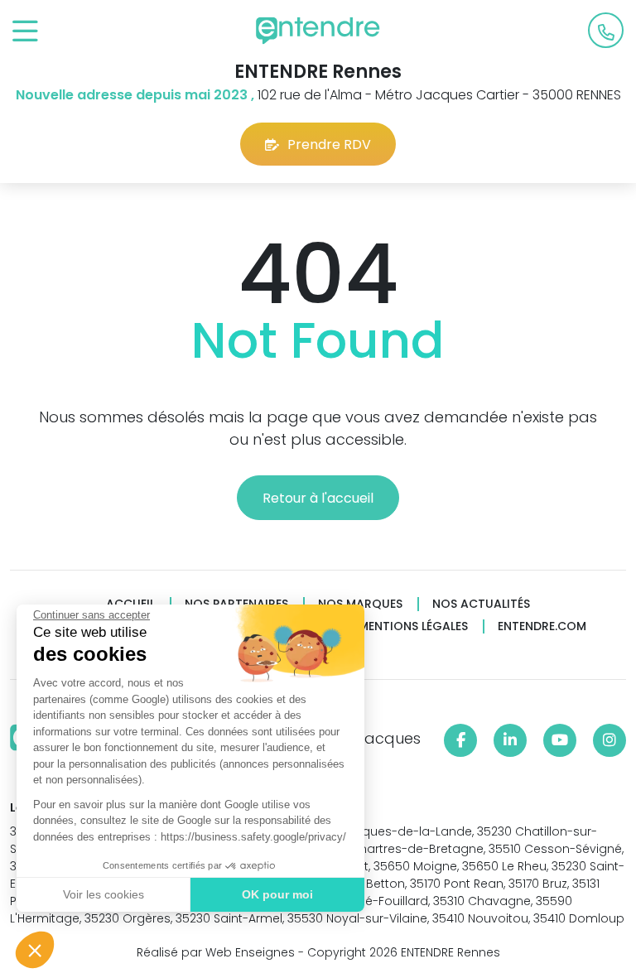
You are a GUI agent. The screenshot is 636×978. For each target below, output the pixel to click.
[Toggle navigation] (25, 31)
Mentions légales (413, 626)
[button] (35, 950)
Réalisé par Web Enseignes (216, 952)
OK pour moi (277, 894)
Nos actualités (481, 604)
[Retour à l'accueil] (318, 31)
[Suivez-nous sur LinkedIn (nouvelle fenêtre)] (510, 740)
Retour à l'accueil (318, 498)
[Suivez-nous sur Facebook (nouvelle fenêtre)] (460, 740)
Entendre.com (542, 626)
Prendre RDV (329, 144)
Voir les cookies (103, 894)
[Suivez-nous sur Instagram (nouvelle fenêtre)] (609, 740)
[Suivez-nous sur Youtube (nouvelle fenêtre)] (559, 740)
